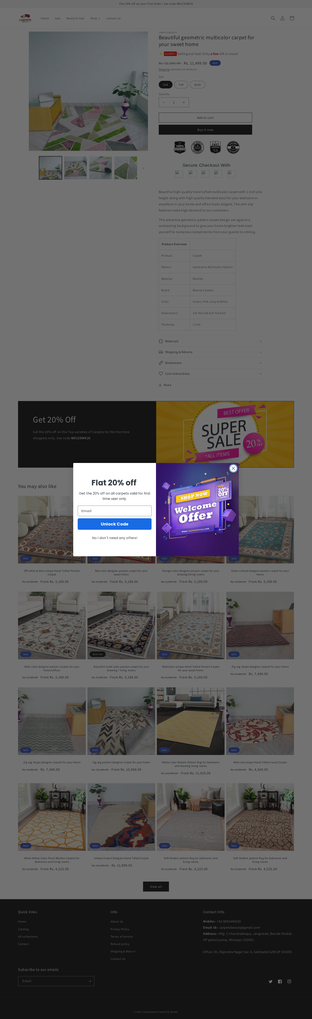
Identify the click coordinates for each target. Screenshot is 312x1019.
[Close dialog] (233, 468)
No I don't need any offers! (114, 537)
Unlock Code (114, 524)
